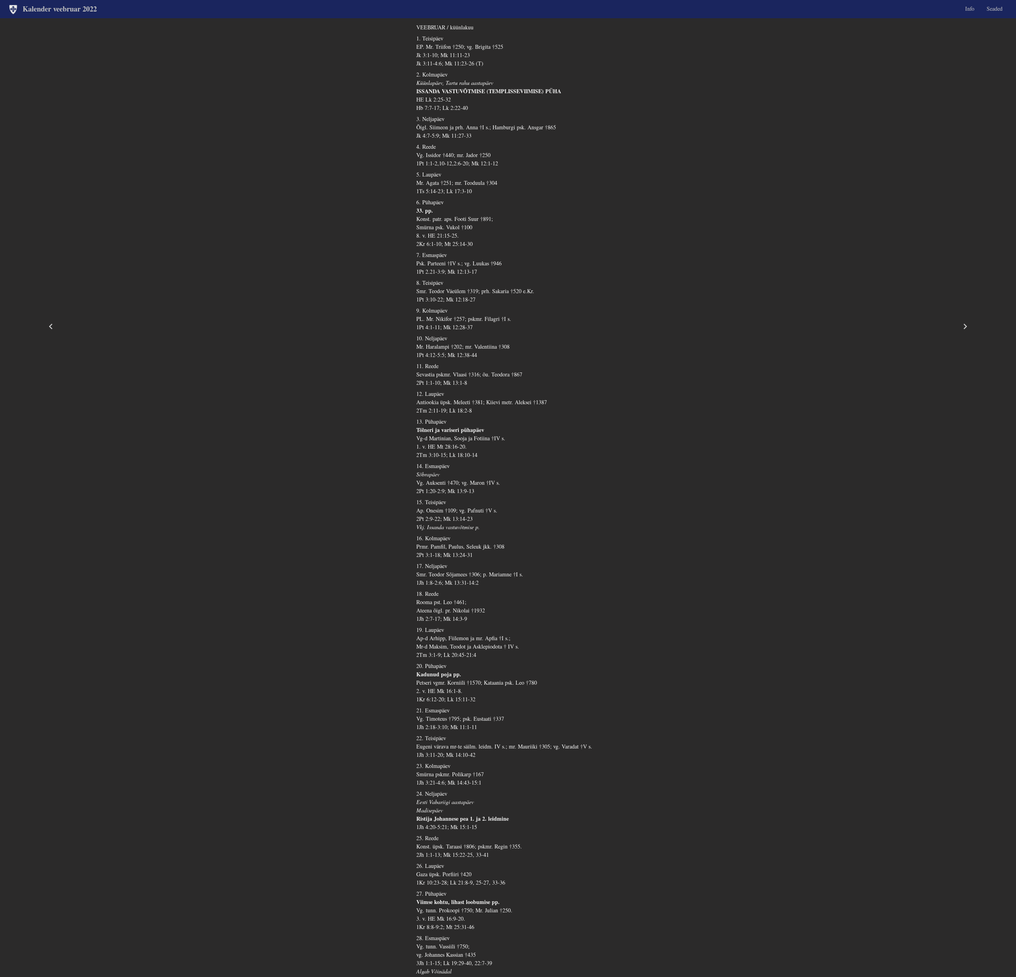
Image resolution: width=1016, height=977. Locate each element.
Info (969, 8)
